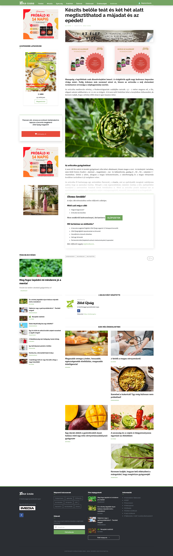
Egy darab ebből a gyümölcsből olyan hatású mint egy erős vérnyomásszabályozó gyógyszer (86, 436)
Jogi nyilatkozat (130, 513)
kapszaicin (58, 506)
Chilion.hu (78, 498)
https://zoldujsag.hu (90, 314)
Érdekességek (102, 3)
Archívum (113, 3)
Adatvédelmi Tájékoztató (133, 498)
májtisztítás (91, 256)
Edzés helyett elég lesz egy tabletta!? (41, 323)
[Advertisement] (40, 235)
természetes (58, 502)
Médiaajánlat (129, 505)
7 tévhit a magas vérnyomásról (126, 358)
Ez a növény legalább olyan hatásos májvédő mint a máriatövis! (106, 509)
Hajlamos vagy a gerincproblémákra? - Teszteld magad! (108, 520)
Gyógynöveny (59, 498)
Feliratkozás (69, 532)
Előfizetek (114, 218)
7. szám (41, 94)
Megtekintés (40, 101)
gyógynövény (70, 256)
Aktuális (50, 3)
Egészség (59, 3)
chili (76, 502)
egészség (69, 498)
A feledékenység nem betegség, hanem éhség (44, 339)
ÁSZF (127, 500)
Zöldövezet (90, 3)
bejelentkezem (88, 244)
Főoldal (40, 3)
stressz (78, 506)
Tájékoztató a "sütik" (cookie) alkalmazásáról (139, 516)
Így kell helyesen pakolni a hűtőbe (40, 346)
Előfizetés (41, 134)
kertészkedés (68, 506)
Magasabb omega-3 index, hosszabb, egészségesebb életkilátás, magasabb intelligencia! (84, 361)
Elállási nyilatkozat (131, 511)
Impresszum (129, 503)
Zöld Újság (87, 25)
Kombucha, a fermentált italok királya (41, 353)
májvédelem (81, 256)
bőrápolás (69, 502)
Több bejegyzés (102, 537)
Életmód (79, 3)
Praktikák (69, 3)
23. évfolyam (40, 97)
